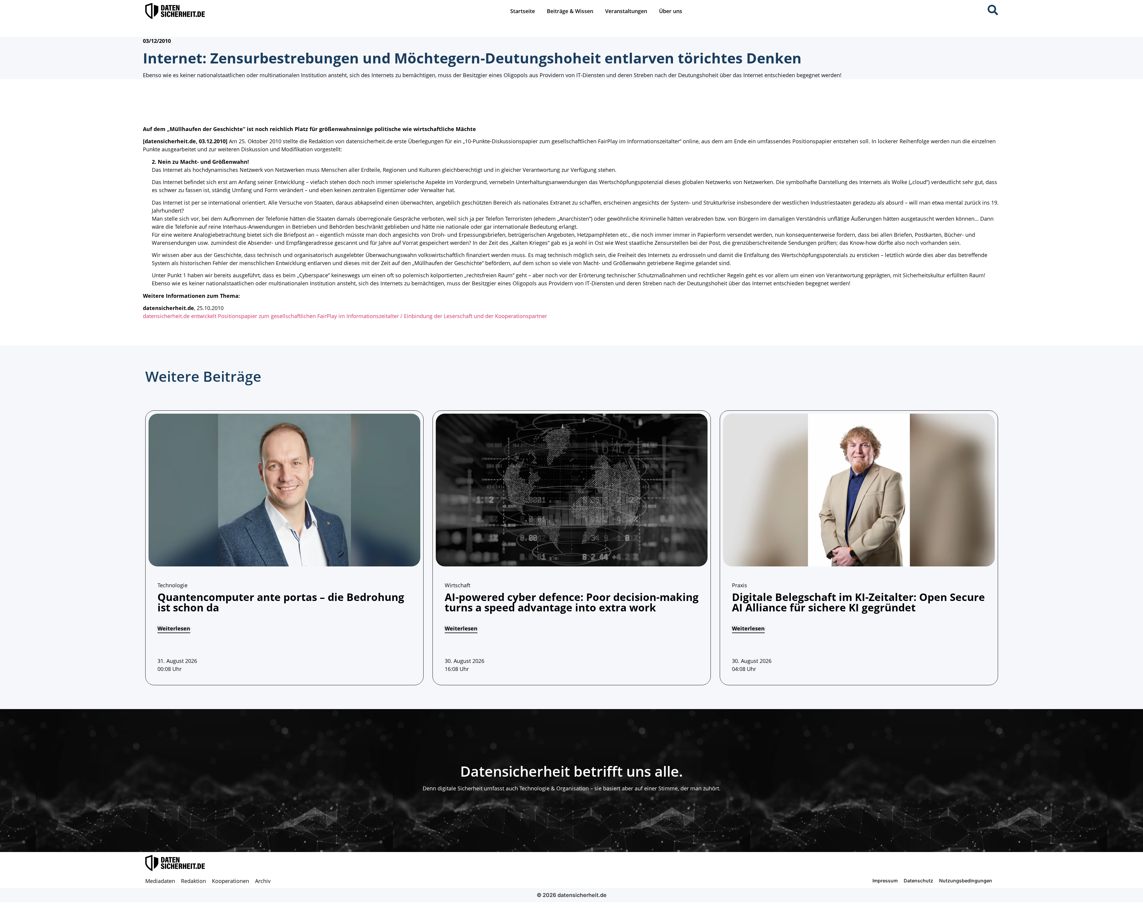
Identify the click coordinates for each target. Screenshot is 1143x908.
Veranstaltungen (626, 11)
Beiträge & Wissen (570, 11)
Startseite (522, 11)
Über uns (670, 11)
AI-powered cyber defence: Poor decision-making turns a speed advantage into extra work (572, 602)
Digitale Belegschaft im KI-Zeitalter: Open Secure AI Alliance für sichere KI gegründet (858, 602)
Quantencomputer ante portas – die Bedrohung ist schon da (280, 602)
